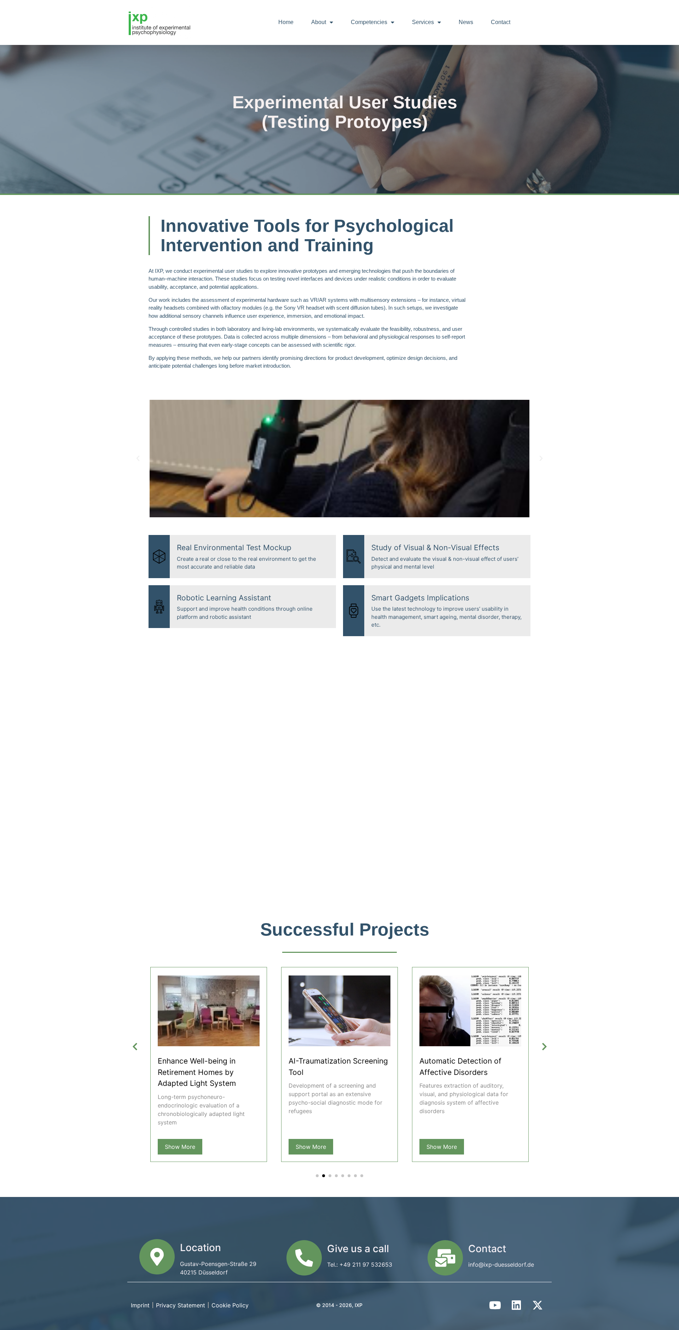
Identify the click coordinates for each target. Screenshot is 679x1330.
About (318, 22)
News (466, 22)
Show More (180, 1146)
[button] (137, 458)
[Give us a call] (304, 1258)
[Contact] (445, 1258)
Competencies (369, 22)
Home (286, 22)
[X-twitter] (537, 1305)
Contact (500, 22)
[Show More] (209, 1044)
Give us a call (358, 1249)
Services (423, 22)
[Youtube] (495, 1305)
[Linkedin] (516, 1305)
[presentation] (135, 1047)
